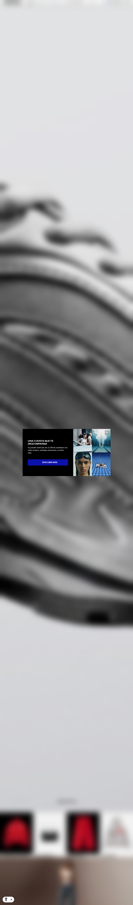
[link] (48, 462)
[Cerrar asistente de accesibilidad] (11, 899)
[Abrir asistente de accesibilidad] (6, 899)
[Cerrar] (107, 432)
